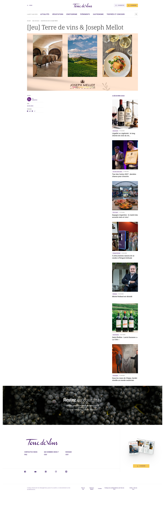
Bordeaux (115, 294)
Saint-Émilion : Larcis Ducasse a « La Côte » (125, 338)
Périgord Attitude (116, 253)
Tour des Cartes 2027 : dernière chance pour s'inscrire (124, 175)
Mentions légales (92, 488)
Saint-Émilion (116, 334)
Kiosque (68, 452)
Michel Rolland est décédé (122, 296)
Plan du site (83, 488)
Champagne (115, 375)
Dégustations (57, 14)
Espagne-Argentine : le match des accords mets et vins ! (125, 216)
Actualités (44, 14)
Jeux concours (35, 20)
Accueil (29, 20)
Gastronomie (98, 14)
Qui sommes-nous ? (51, 452)
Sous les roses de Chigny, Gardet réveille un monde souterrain (124, 379)
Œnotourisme (71, 14)
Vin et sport (115, 212)
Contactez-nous (30, 452)
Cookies (100, 488)
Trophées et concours (116, 14)
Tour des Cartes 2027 (117, 171)
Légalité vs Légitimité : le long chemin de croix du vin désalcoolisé (123, 134)
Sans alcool (115, 130)
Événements (85, 14)
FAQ (25, 454)
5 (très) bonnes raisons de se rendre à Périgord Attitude (123, 257)
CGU (45, 454)
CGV (66, 454)
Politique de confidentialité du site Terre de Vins (114, 488)
